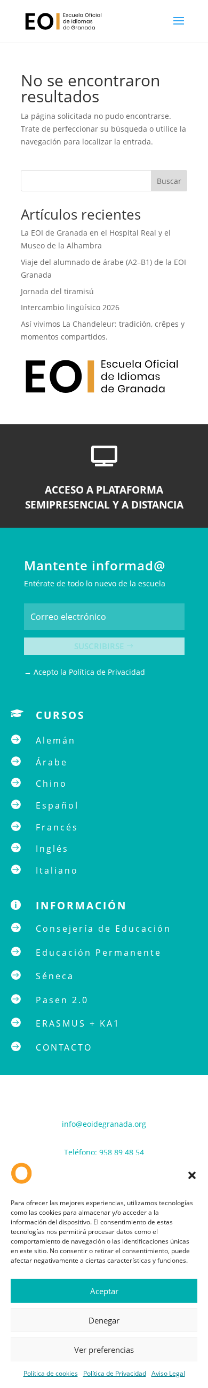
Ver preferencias (104, 1349)
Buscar (169, 181)
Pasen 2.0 (62, 1000)
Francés (57, 827)
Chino (51, 783)
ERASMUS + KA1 (78, 1023)
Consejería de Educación (103, 928)
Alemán (56, 740)
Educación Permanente (99, 952)
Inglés (52, 848)
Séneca (55, 976)
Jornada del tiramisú (58, 291)
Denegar (104, 1320)
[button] (192, 1175)
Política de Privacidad (114, 1373)
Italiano (57, 870)
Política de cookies (50, 1373)
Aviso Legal (168, 1373)
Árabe (52, 762)
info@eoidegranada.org (104, 1124)
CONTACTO (64, 1047)
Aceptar (104, 1291)
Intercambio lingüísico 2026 (70, 307)
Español (57, 805)
